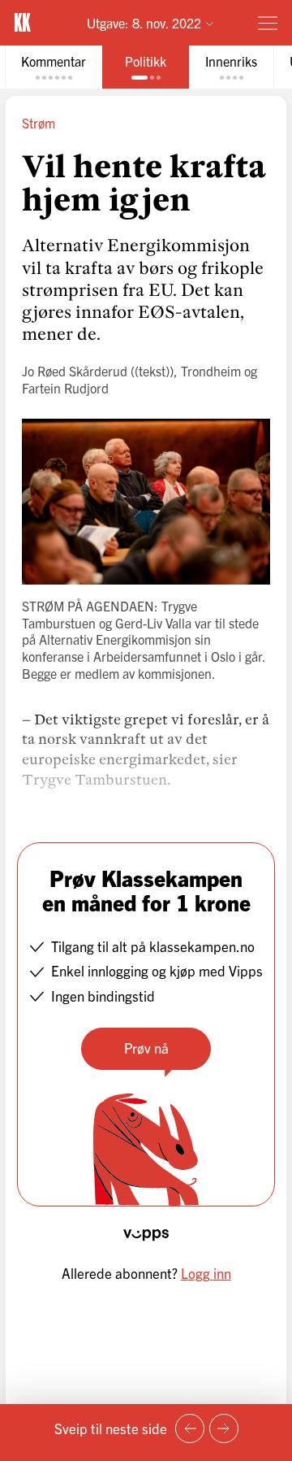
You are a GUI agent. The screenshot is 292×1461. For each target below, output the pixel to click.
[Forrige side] (189, 1428)
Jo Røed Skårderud (74, 371)
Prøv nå (146, 1047)
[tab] (53, 67)
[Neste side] (223, 1428)
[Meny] (267, 23)
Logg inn (206, 1272)
